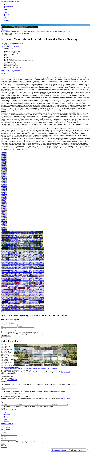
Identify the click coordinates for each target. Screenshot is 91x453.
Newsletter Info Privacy (59, 391)
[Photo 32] (4, 203)
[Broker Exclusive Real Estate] (10, 1)
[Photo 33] (4, 205)
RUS (11, 6)
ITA (5, 6)
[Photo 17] (4, 179)
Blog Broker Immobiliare (30, 368)
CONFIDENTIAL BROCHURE (10, 46)
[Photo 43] (4, 221)
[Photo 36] (4, 210)
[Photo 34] (4, 206)
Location (14, 368)
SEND (3, 389)
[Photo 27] (4, 195)
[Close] (1, 337)
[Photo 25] (4, 192)
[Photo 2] (3, 155)
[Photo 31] (4, 202)
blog (5, 419)
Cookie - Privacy (47, 368)
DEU (8, 6)
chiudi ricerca (4, 445)
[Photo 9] (3, 167)
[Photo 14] (4, 175)
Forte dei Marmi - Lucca (16, 31)
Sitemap (54, 368)
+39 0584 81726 (12, 380)
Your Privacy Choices (76, 450)
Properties (9, 368)
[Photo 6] (3, 162)
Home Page (4, 31)
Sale (8, 31)
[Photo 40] (4, 216)
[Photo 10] (4, 168)
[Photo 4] (3, 159)
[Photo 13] (4, 173)
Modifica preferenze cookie (8, 373)
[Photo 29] (4, 198)
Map (2, 28)
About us (3, 368)
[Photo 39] (4, 214)
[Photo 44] (4, 222)
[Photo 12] (4, 171)
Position (3, 75)
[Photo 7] (3, 163)
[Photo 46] (4, 225)
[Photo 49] (4, 230)
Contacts (39, 368)
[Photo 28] (4, 197)
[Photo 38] (4, 213)
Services (20, 368)
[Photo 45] (4, 224)
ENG (5, 424)
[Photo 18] (4, 181)
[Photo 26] (4, 194)
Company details (65, 372)
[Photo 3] (3, 157)
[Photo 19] (4, 182)
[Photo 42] (4, 219)
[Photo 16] (4, 178)
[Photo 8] (3, 165)
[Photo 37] (4, 211)
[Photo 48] (4, 229)
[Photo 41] (4, 217)
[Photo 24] (4, 190)
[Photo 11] (4, 170)
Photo (5, 28)
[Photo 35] (4, 208)
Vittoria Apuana (27, 31)
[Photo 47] (4, 227)
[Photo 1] (3, 154)
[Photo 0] (3, 152)
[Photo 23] (4, 189)
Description (4, 73)
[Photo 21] (4, 186)
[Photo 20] (4, 184)
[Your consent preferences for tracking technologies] (88, 450)
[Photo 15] (4, 176)
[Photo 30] (4, 200)
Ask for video (4, 30)
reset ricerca (4, 447)
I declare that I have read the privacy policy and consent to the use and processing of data (34, 391)
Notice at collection (59, 450)
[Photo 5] (3, 160)
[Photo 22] (4, 187)
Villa (33, 31)
